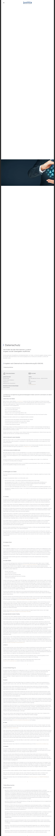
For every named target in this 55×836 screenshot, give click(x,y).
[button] (3, 2)
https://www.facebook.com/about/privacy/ (21, 720)
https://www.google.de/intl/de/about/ (30, 564)
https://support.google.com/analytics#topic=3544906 (19, 611)
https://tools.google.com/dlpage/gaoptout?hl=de (26, 599)
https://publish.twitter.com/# (12, 727)
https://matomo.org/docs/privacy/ (10, 660)
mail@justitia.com (32, 384)
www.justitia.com (19, 401)
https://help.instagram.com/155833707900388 (38, 776)
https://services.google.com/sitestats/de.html (15, 642)
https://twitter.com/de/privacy (42, 743)
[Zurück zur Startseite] (27, 2)
